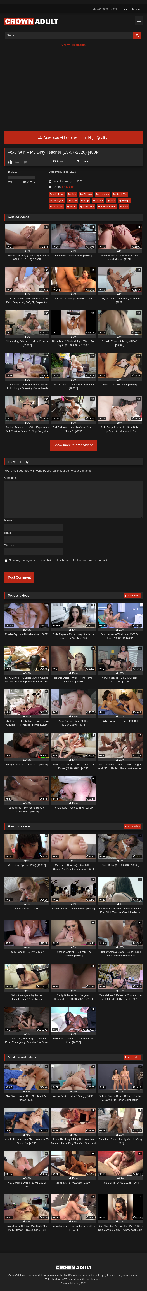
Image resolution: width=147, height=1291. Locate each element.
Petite (73, 206)
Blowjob (88, 194)
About (60, 161)
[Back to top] (136, 1281)
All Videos (58, 194)
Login (124, 9)
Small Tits (122, 194)
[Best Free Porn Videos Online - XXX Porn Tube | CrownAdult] (73, 21)
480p (86, 200)
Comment (10, 477)
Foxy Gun (68, 186)
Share (84, 161)
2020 (74, 200)
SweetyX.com (108, 206)
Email (8, 532)
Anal (74, 194)
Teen (125, 206)
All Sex (99, 200)
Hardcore (104, 194)
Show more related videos (73, 445)
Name (9, 520)
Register (137, 9)
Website (9, 545)
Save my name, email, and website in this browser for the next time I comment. (58, 560)
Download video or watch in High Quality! (75, 138)
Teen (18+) (58, 200)
